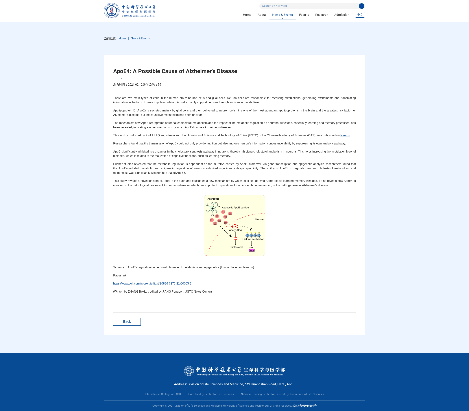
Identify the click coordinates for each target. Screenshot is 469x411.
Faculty (304, 14)
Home (247, 14)
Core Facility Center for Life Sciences (211, 394)
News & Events (282, 14)
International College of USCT (163, 394)
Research (321, 14)
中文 (360, 14)
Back (127, 321)
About (262, 14)
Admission (341, 14)
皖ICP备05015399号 (305, 405)
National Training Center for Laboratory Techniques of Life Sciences (282, 394)
